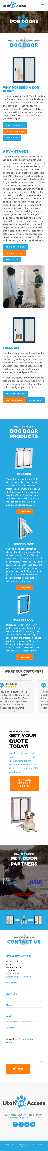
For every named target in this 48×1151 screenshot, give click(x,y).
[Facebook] (21, 1124)
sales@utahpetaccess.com (18, 976)
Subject (10, 1042)
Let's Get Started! (14, 400)
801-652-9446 (12, 973)
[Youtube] (32, 1124)
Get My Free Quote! (15, 131)
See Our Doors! (15, 247)
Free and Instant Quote (24, 783)
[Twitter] (27, 1124)
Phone (9, 1005)
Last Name (11, 994)
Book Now (12, 138)
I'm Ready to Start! (14, 253)
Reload (30, 1039)
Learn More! (24, 511)
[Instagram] (15, 1124)
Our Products (15, 125)
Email (9, 1016)
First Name (11, 982)
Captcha (11, 1027)
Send (20, 1069)
